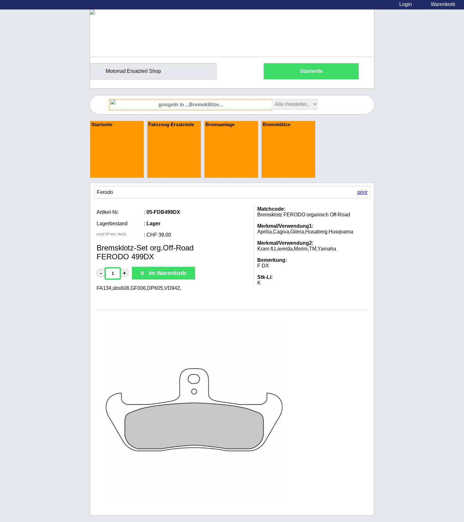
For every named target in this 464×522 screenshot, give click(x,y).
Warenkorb (443, 4)
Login (405, 4)
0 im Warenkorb (163, 273)
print (362, 192)
